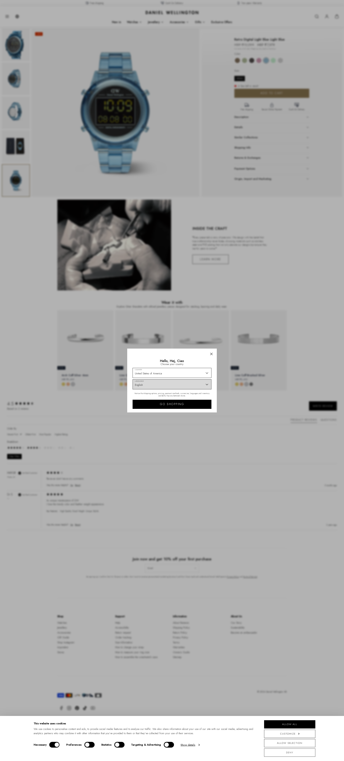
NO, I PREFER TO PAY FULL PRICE (197, 411)
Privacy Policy (188, 427)
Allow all (289, 724)
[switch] (89, 745)
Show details (188, 745)
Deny (289, 752)
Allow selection (289, 743)
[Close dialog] (234, 330)
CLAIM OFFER (198, 400)
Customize (287, 733)
